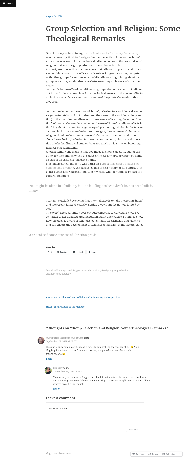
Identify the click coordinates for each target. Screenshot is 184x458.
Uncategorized (64, 270)
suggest (51, 85)
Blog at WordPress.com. (58, 453)
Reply (49, 358)
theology (66, 273)
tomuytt (57, 367)
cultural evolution (90, 270)
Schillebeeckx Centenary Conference (115, 53)
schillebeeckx (53, 273)
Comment (133, 429)
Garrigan (106, 270)
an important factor (112, 65)
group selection (120, 270)
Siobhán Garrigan (79, 57)
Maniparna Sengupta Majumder (64, 337)
